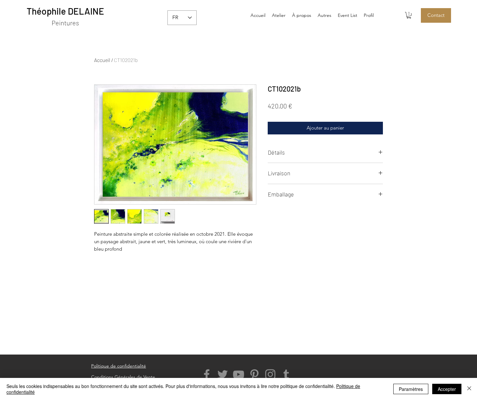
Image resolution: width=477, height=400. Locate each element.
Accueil (102, 60)
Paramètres (411, 389)
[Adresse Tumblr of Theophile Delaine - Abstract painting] (286, 374)
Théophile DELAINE (65, 11)
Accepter (447, 389)
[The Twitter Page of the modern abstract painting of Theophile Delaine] (222, 374)
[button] (324, 15)
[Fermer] (469, 389)
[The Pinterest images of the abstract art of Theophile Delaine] (254, 374)
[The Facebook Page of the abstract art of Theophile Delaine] (207, 374)
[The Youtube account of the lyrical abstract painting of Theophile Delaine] (238, 374)
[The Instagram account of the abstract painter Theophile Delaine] (270, 374)
